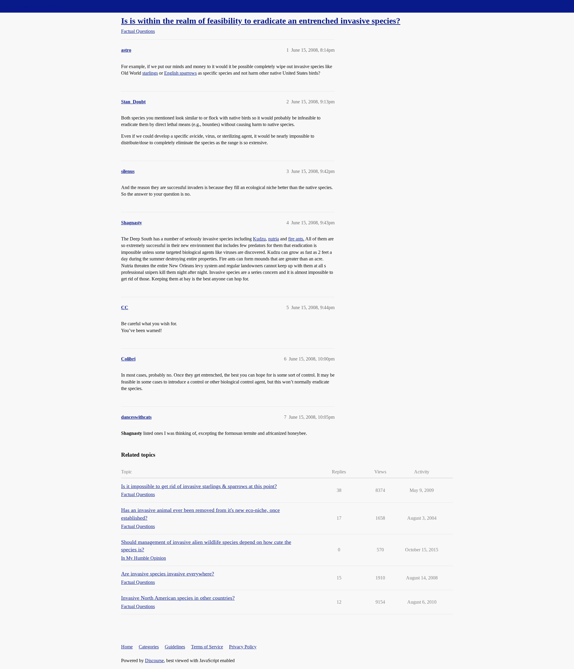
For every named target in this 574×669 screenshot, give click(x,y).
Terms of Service (207, 646)
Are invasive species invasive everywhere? (167, 574)
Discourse (154, 660)
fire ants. (296, 238)
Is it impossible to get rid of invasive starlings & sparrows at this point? (199, 486)
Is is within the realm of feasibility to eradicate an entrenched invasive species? (260, 20)
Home (127, 646)
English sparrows (180, 73)
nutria (273, 238)
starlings (150, 73)
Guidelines (175, 646)
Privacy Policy (243, 646)
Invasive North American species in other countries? (178, 598)
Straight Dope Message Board (31, 6)
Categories (149, 646)
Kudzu (259, 238)
